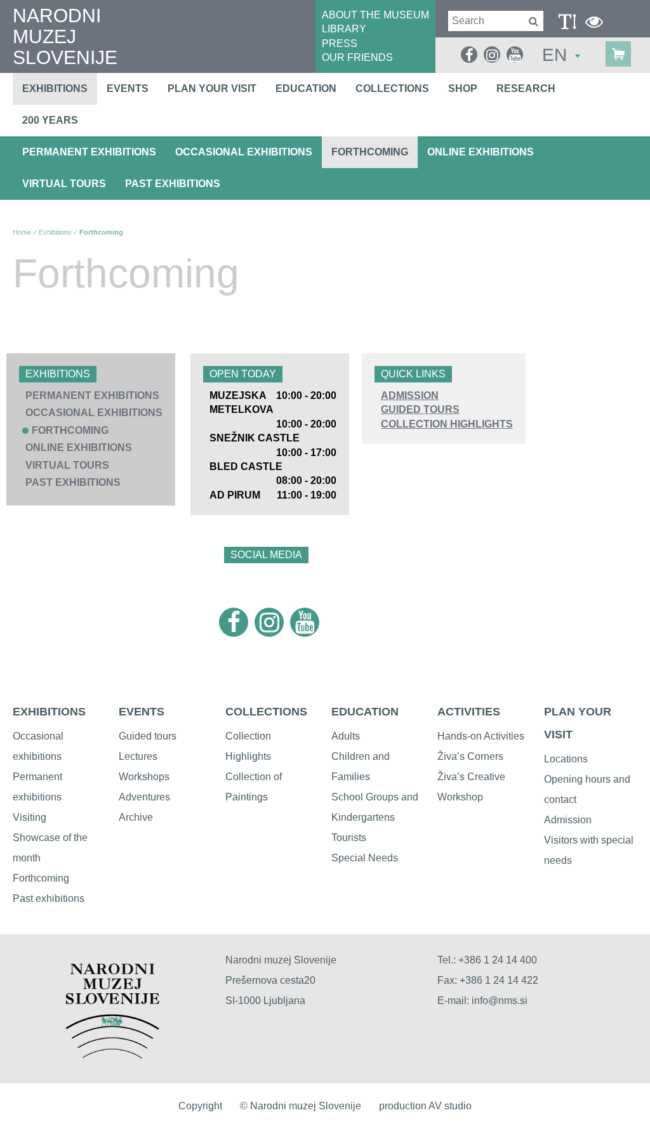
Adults (345, 736)
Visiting (29, 817)
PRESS (339, 43)
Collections (392, 88)
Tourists (348, 837)
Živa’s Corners (470, 756)
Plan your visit (212, 88)
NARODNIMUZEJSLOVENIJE (65, 36)
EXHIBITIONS (49, 711)
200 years (50, 120)
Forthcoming (369, 152)
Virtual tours (64, 183)
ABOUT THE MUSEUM (375, 15)
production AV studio (425, 1105)
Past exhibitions (172, 183)
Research (525, 88)
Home (22, 232)
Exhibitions (55, 88)
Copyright (200, 1105)
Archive (136, 817)
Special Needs (364, 857)
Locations (566, 759)
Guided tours (147, 736)
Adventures (144, 797)
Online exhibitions (480, 152)
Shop (462, 88)
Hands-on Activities (480, 736)
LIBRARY (344, 28)
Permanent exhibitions (89, 152)
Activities (468, 711)
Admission (568, 819)
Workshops (144, 776)
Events (128, 88)
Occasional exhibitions (243, 152)
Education (305, 88)
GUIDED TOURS (420, 409)
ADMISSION (410, 395)
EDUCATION (365, 711)
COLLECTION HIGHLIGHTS (447, 424)
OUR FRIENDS (357, 57)
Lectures (138, 756)
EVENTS (141, 711)
